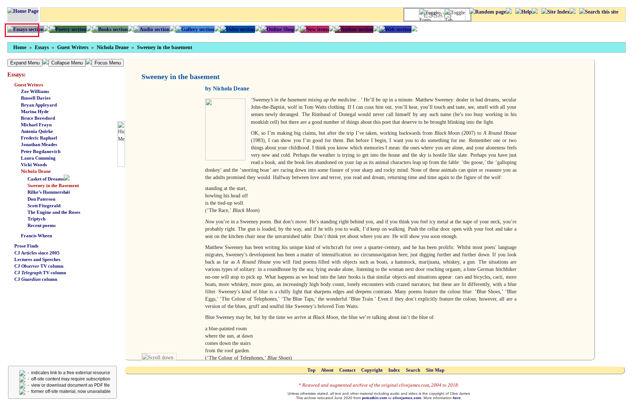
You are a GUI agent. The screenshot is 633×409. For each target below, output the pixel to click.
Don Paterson (41, 199)
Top (311, 370)
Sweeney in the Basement (53, 185)
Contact (347, 370)
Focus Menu (108, 63)
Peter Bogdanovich (40, 151)
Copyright (371, 370)
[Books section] (110, 29)
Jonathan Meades (39, 144)
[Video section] (237, 29)
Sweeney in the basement (164, 47)
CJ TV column (38, 266)
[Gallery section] (194, 29)
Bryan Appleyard (39, 105)
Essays (42, 47)
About (327, 370)
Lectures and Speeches (37, 259)
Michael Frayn (36, 124)
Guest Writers (72, 47)
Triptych (36, 219)
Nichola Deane (113, 47)
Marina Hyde (35, 111)
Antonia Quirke (37, 131)
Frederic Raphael (39, 138)
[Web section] (395, 29)
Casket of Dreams (45, 179)
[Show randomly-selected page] (487, 11)
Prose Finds (26, 246)
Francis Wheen (36, 235)
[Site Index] (555, 11)
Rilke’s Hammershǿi (48, 192)
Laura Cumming (38, 158)
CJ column (35, 279)
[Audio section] (152, 29)
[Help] (523, 11)
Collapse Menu (67, 63)
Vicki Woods (34, 164)
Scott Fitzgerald (43, 205)
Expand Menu (25, 63)
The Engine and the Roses (53, 212)
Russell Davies (36, 98)
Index (394, 370)
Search (413, 370)
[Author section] (354, 29)
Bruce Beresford (38, 118)
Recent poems (41, 225)
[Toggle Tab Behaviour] (455, 14)
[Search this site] (598, 11)
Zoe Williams (35, 91)
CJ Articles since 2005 (37, 253)
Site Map (435, 370)
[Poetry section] (67, 29)
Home (19, 47)
